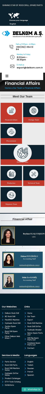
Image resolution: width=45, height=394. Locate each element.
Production (11, 183)
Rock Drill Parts (11, 365)
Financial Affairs (11, 120)
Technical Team (34, 183)
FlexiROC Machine (12, 320)
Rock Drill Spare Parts (11, 332)
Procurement (11, 141)
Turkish (30, 365)
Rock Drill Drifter (34, 327)
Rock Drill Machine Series (12, 369)
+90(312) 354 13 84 (24, 48)
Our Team (17, 88)
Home (8, 88)
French (30, 372)
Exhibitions (9, 385)
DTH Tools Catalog (13, 382)
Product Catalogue (12, 378)
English (30, 362)
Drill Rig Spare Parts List (33, 339)
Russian (30, 368)
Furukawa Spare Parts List (33, 344)
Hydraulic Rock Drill (12, 323)
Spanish (30, 375)
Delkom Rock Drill (12, 313)
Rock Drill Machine (34, 323)
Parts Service (10, 362)
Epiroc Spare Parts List (35, 334)
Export (30, 320)
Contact (30, 348)
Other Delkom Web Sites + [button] (12, 337)
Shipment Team (11, 204)
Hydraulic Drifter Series (11, 374)
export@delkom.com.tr (30, 67)
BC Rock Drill (10, 317)
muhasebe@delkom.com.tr (29, 265)
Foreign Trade (34, 120)
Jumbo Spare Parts (10, 327)
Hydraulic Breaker (34, 330)
